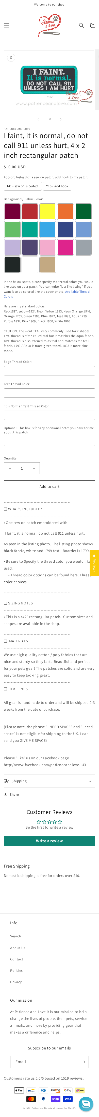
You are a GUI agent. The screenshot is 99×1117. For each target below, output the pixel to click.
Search (15, 936)
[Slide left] (38, 119)
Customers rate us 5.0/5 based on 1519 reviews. (44, 1078)
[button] (6, 25)
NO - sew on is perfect (23, 186)
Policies (16, 970)
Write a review (49, 841)
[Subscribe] (83, 1062)
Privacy (16, 982)
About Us (17, 947)
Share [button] (14, 794)
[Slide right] (60, 119)
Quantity (10, 458)
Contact (16, 959)
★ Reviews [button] (94, 563)
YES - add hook (57, 186)
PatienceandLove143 (43, 1108)
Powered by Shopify (65, 1108)
